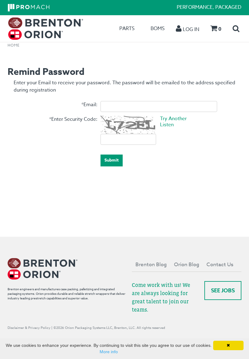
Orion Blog (186, 264)
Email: (89, 104)
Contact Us (219, 264)
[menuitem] (45, 29)
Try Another (173, 119)
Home (14, 45)
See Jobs (223, 291)
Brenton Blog (151, 264)
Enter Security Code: (73, 119)
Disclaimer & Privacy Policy (29, 327)
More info (109, 351)
